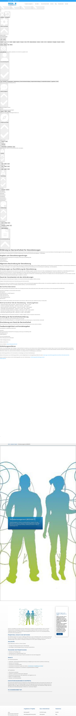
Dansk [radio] (11, 41)
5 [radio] (6, 36)
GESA (9, 444)
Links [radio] (1, 39)
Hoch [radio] (9, 222)
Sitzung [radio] (5, 44)
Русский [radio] (58, 41)
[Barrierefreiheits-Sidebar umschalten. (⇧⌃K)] (0, 10)
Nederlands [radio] (50, 41)
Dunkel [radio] (8, 225)
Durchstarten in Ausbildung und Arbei (35, 666)
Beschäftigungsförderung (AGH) (30, 714)
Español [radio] (18, 41)
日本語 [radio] (42, 41)
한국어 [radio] (45, 41)
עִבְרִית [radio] (25, 41)
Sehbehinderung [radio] (16, 81)
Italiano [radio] (38, 41)
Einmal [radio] (1, 44)
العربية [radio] (5, 41)
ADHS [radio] (57, 81)
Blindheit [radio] (4, 81)
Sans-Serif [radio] (3, 189)
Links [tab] (14, 146)
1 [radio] (0, 36)
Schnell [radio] (9, 111)
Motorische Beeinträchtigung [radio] (25, 81)
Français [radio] (21, 41)
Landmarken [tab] (9, 146)
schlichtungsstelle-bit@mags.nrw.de (37, 357)
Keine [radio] (1, 81)
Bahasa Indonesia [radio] (33, 41)
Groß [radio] (8, 163)
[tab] (0, 146)
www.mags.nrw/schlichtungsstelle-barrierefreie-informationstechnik (56, 355)
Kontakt (59, 634)
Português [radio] (54, 41)
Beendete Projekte (14, 444)
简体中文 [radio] (62, 41)
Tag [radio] (8, 44)
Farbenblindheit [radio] (10, 81)
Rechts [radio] (4, 39)
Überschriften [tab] (4, 146)
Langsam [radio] (2, 111)
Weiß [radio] (6, 141)
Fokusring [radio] (3, 144)
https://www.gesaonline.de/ (12, 344)
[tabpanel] (38, 148)
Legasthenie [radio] (53, 81)
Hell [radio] (10, 225)
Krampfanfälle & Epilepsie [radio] (45, 81)
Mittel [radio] (6, 111)
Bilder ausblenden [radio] (5, 228)
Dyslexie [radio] (7, 189)
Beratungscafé (26, 712)
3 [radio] (3, 36)
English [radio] (14, 41)
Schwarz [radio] (3, 141)
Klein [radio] (2, 163)
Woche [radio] (11, 44)
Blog (56, 714)
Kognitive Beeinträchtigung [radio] (36, 81)
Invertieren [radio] (3, 225)
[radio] (0, 108)
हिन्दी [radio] (28, 41)
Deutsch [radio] (1, 41)
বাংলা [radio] (8, 41)
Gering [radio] (6, 222)
